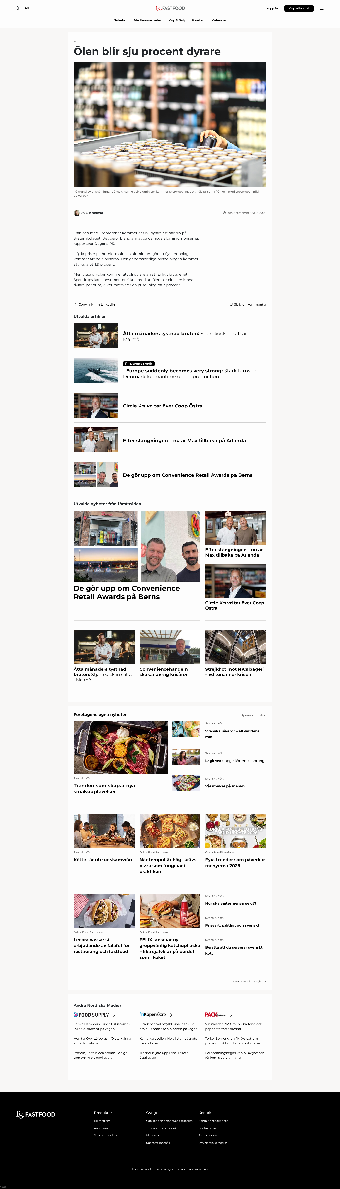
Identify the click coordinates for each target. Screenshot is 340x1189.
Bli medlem (102, 1121)
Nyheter (120, 20)
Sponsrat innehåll (158, 1143)
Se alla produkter (105, 1135)
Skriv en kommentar (250, 304)
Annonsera (101, 1128)
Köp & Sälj (177, 20)
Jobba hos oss (208, 1135)
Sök (27, 8)
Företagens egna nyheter (100, 714)
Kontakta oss (207, 1128)
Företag (198, 20)
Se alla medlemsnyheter (249, 981)
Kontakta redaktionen (213, 1121)
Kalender (219, 20)
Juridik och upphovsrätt (162, 1128)
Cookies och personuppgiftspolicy (169, 1121)
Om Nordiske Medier (213, 1143)
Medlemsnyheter (148, 20)
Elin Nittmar (94, 213)
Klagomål (153, 1135)
